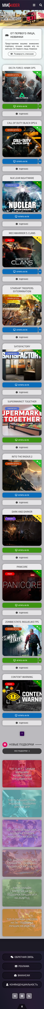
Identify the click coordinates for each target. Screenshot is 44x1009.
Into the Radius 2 (22, 456)
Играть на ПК (22, 106)
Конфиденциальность (24, 984)
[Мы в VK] (15, 996)
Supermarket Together (22, 401)
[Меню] (34, 5)
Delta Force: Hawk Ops (22, 67)
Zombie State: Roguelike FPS (22, 621)
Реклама (23, 966)
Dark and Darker (22, 511)
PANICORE (22, 566)
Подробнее (23, 114)
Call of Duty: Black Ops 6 (22, 122)
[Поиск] (40, 5)
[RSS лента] (29, 996)
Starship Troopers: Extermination (22, 290)
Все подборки (21, 751)
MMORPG (10, 519)
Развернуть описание (24, 54)
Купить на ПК (21, 161)
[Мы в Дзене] (22, 996)
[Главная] (11, 5)
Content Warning (22, 676)
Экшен (9, 240)
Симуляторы (12, 185)
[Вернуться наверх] (22, 1006)
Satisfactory (22, 346)
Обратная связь (24, 957)
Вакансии (24, 975)
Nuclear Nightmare (22, 178)
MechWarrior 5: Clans (22, 233)
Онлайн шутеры (13, 75)
